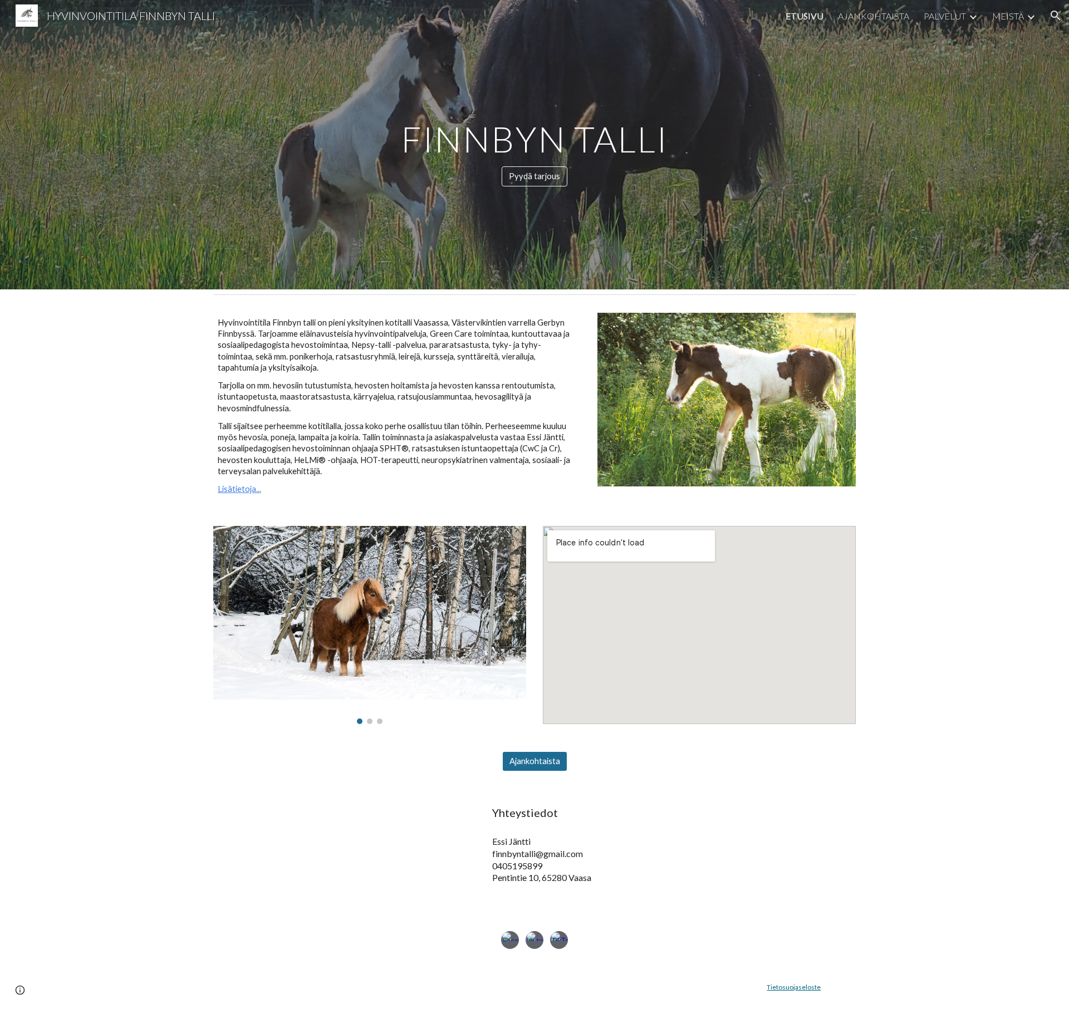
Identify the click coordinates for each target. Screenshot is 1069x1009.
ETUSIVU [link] (804, 16)
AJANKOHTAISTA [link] (873, 16)
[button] (1055, 15)
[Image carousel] (369, 625)
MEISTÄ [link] (1008, 16)
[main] (534, 134)
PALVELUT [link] (945, 16)
